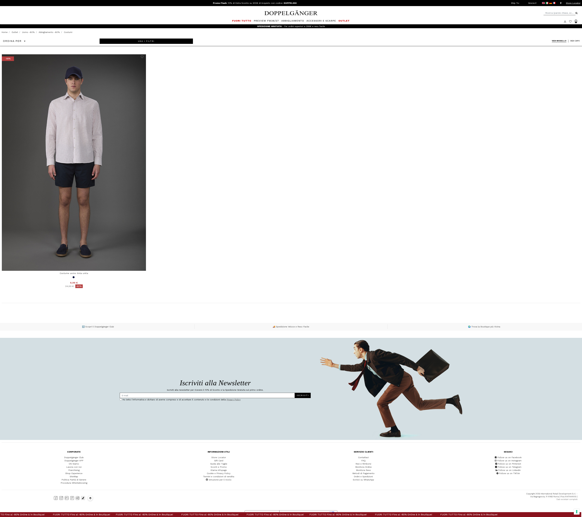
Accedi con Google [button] (262, 284)
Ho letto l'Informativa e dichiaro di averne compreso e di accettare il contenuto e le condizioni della (261, 264)
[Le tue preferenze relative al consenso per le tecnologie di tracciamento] (577, 512)
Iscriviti (279, 255)
